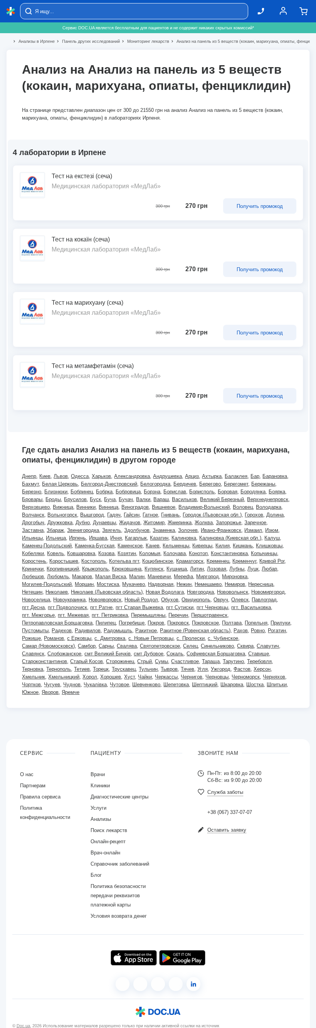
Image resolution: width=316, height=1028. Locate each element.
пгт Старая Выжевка (139, 607)
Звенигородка (83, 530)
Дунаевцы (104, 522)
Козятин (127, 553)
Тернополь (58, 669)
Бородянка (253, 492)
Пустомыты (35, 630)
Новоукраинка (69, 600)
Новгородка (200, 592)
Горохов (254, 515)
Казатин (159, 538)
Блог (96, 875)
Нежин (184, 584)
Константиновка (229, 553)
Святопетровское (160, 646)
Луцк (253, 569)
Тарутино (233, 661)
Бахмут (30, 484)
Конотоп (198, 553)
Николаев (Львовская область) (107, 592)
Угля (202, 669)
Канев (153, 546)
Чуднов (72, 684)
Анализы (101, 819)
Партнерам (32, 785)
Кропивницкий (63, 569)
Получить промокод (260, 206)
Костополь (93, 561)
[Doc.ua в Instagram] (140, 984)
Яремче (70, 692)
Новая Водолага (165, 592)
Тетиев (82, 669)
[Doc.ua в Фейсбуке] (122, 984)
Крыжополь (95, 569)
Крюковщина (126, 569)
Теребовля (259, 661)
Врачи (98, 774)
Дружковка (59, 522)
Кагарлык (136, 538)
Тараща (211, 661)
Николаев (56, 592)
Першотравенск (209, 615)
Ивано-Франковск (221, 530)
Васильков (184, 499)
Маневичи (159, 576)
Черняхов (274, 677)
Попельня (256, 623)
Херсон (262, 669)
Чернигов (191, 677)
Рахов (241, 630)
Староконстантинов (44, 661)
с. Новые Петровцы (150, 638)
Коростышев (63, 561)
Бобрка (104, 492)
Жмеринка (180, 522)
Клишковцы (269, 546)
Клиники (100, 785)
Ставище (258, 654)
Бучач (126, 499)
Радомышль (118, 630)
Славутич (268, 646)
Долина (275, 515)
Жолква (204, 522)
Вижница (63, 507)
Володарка (268, 507)
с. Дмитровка (109, 638)
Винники (86, 507)
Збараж (55, 530)
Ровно (258, 630)
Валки (143, 499)
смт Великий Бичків (107, 654)
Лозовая (216, 569)
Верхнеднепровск (267, 499)
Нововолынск (232, 592)
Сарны (106, 646)
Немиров (235, 584)
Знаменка (164, 530)
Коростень (34, 561)
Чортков (31, 684)
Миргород (207, 576)
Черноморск (246, 677)
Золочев (188, 530)
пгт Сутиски (179, 607)
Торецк (101, 669)
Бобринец (82, 492)
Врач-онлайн (105, 853)
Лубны (236, 569)
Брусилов (75, 499)
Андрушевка (167, 476)
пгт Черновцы (212, 607)
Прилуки (280, 623)
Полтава (232, 623)
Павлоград (264, 600)
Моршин (84, 584)
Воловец (243, 507)
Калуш (272, 538)
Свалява (127, 646)
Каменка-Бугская (94, 546)
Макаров (82, 576)
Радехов (62, 630)
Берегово (210, 484)
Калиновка (183, 538)
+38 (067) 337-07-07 (229, 812)
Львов (61, 476)
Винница (108, 507)
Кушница (176, 569)
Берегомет (236, 484)
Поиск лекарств (109, 830)
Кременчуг (244, 561)
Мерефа (183, 576)
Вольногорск (62, 515)
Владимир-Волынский (204, 507)
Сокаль (174, 654)
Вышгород (92, 515)
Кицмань (243, 546)
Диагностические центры (119, 797)
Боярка (277, 492)
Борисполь (202, 492)
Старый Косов (86, 661)
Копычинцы (264, 553)
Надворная (160, 584)
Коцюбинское (157, 561)
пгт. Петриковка (110, 615)
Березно (31, 492)
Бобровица (128, 492)
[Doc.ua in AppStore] (134, 958)
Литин (197, 569)
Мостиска (108, 584)
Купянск (154, 569)
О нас (27, 774)
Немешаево (208, 584)
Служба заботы (225, 792)
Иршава (98, 538)
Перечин (178, 615)
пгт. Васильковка (251, 607)
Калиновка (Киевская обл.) (230, 538)
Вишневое (163, 507)
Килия (222, 546)
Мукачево (133, 584)
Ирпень (77, 538)
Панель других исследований (87, 41)
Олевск (240, 600)
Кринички (33, 569)
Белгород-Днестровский (109, 484)
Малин (137, 576)
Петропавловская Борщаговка (57, 623)
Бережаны (263, 484)
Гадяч (114, 515)
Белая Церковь (60, 484)
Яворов (50, 692)
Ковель (55, 553)
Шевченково (146, 684)
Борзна (152, 492)
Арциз (192, 476)
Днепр (29, 476)
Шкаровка (231, 684)
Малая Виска (110, 576)
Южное (30, 692)
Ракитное (146, 630)
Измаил (253, 530)
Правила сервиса (40, 797)
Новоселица (36, 600)
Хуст (129, 677)
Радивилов (88, 630)
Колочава (174, 553)
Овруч (220, 600)
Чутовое (119, 684)
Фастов (242, 669)
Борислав (174, 492)
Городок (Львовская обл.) (212, 515)
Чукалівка (95, 684)
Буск (95, 499)
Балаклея (236, 476)
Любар (269, 569)
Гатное (150, 515)
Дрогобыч (33, 522)
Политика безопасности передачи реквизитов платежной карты (118, 895)
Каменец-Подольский (47, 546)
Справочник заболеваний (120, 864)
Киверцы (202, 546)
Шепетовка (176, 684)
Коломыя (149, 553)
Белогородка (155, 484)
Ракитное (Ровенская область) (195, 630)
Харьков (101, 476)
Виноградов (135, 507)
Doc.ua (23, 1025)
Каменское (130, 546)
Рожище (31, 638)
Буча (110, 499)
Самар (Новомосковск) (48, 646)
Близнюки (55, 492)
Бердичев (184, 484)
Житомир (154, 522)
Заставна (33, 530)
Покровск (178, 623)
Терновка (32, 669)
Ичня (116, 538)
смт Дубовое (148, 654)
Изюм (271, 530)
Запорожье (228, 522)
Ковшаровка (81, 553)
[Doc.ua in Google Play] (182, 958)
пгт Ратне (101, 607)
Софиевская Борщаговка (216, 654)
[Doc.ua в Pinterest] (193, 984)
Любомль (58, 576)
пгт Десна (33, 607)
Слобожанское (64, 654)
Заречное (255, 522)
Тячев (187, 669)
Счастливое (185, 661)
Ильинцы (32, 538)
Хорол (89, 677)
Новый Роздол (141, 600)
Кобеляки (33, 553)
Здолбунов (137, 530)
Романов (54, 638)
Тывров (169, 669)
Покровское (205, 623)
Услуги (98, 808)
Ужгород (220, 669)
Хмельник (33, 677)
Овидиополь (196, 600)
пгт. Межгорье (38, 615)
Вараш (161, 499)
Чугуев (52, 684)
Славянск (33, 654)
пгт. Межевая (73, 615)
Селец (190, 646)
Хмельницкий (63, 677)
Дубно (83, 522)
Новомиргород (268, 592)
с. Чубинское (223, 638)
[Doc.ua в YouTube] (176, 984)
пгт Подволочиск (67, 607)
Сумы (161, 661)
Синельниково (217, 646)
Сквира (245, 646)
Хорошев (110, 677)
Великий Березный (222, 499)
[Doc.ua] (10, 11)
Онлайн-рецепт (108, 841)
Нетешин (32, 592)
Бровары (32, 499)
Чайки (145, 677)
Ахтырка (212, 476)
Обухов (169, 600)
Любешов (33, 576)
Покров (156, 623)
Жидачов (129, 522)
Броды (53, 499)
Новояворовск (105, 600)
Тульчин (148, 669)
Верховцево (36, 507)
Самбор (87, 646)
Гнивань (170, 515)
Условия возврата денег (119, 916)
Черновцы (217, 677)
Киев (44, 476)
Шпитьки (277, 684)
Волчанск (33, 515)
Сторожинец (120, 661)
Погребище (132, 623)
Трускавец (124, 669)
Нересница (260, 584)
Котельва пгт (124, 561)
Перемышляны (148, 615)
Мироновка (234, 576)
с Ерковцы (79, 638)
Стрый (144, 661)
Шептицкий (204, 684)
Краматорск (189, 561)
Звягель (111, 530)
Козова (106, 553)
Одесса (80, 476)
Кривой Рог (271, 561)
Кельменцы (176, 546)
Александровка (132, 476)
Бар (254, 476)
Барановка (274, 476)
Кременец (218, 561)
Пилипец (106, 623)
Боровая (227, 492)
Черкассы (166, 677)
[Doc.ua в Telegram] (158, 984)
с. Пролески (190, 638)
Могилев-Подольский (47, 584)
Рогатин (277, 630)
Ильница (56, 538)
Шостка (255, 684)
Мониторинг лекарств (145, 41)
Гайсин (132, 515)
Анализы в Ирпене (33, 41)
